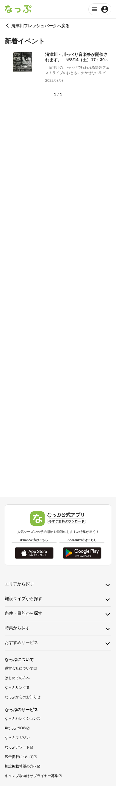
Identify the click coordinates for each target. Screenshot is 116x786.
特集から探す (17, 627)
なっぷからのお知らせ (22, 697)
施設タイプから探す (23, 598)
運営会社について (19, 668)
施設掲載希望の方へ (21, 766)
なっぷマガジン (17, 738)
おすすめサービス (21, 642)
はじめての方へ (17, 678)
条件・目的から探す (23, 613)
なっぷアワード (17, 747)
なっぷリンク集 (17, 687)
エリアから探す (19, 584)
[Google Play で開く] (82, 553)
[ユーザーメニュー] (99, 9)
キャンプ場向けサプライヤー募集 (31, 776)
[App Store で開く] (34, 553)
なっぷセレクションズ (22, 718)
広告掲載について (19, 757)
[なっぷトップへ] (18, 9)
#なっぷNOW (15, 728)
